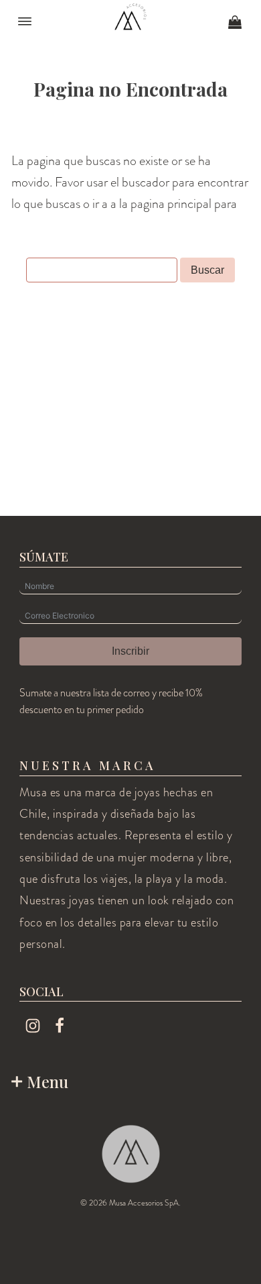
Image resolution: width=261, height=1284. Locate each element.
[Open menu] (24, 21)
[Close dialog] (246, 1108)
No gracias (172, 1263)
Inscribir (130, 651)
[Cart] (235, 23)
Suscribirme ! (172, 1227)
